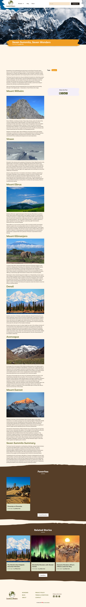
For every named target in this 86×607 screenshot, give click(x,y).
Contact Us (75, 3)
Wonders (20, 3)
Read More (43, 575)
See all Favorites (43, 515)
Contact (38, 597)
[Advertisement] (43, 59)
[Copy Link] (67, 93)
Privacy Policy (40, 592)
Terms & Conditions (41, 595)
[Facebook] (60, 93)
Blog (28, 3)
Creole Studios (47, 602)
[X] (62, 93)
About (33, 3)
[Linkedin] (64, 93)
